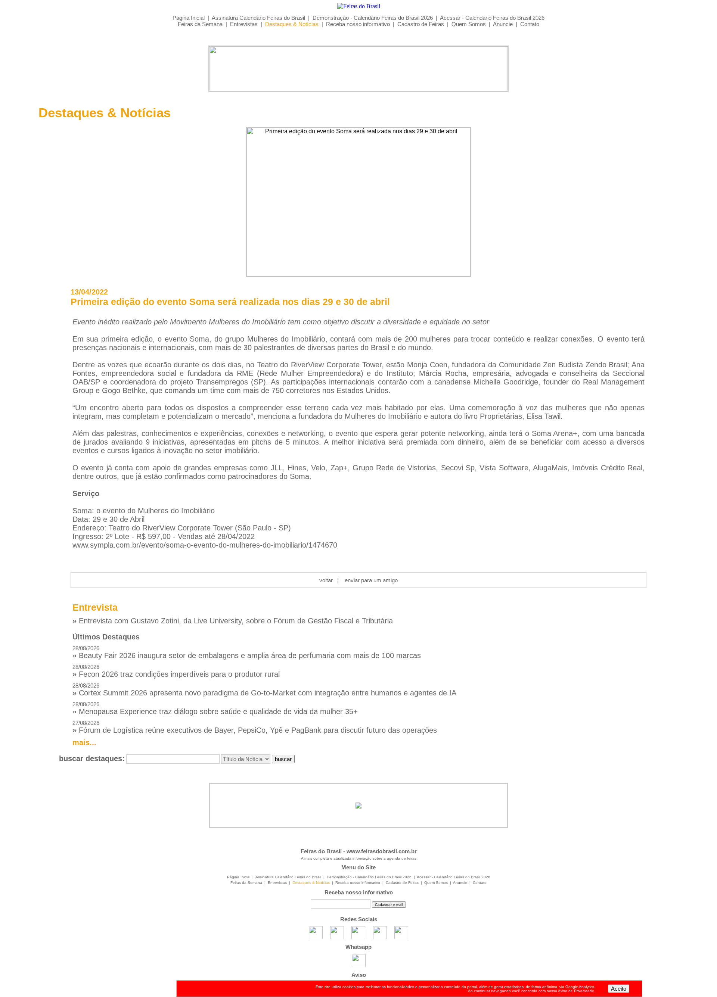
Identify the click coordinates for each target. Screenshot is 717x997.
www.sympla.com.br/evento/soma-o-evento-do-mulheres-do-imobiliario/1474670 (204, 545)
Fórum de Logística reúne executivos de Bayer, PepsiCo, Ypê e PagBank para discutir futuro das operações (254, 727)
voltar (326, 580)
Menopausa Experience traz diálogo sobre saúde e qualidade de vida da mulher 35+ (215, 708)
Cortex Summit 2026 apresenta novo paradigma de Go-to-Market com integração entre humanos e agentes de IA (264, 689)
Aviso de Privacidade (576, 991)
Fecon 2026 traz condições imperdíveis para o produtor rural (176, 671)
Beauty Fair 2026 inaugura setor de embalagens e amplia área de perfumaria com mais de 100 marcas (246, 652)
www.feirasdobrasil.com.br (382, 851)
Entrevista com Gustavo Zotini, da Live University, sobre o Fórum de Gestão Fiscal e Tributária (232, 621)
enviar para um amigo (371, 580)
